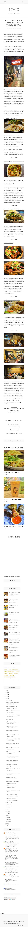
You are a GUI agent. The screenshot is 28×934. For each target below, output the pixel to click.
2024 (6, 690)
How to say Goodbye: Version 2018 (12, 876)
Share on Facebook (14, 424)
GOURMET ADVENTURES (10, 862)
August (7, 807)
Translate (13, 899)
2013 (6, 698)
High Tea (10, 673)
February (8, 819)
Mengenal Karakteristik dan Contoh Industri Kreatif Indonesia (11, 864)
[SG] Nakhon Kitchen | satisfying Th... (14, 527)
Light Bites (6, 675)
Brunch (5, 669)
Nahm (7, 182)
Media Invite (12, 675)
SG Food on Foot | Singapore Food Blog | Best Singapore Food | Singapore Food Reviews (12, 833)
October (8, 804)
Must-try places (7, 677)
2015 (6, 694)
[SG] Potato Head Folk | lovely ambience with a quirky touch (13, 627)
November (8, 802)
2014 (6, 696)
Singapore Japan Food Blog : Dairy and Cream (11, 849)
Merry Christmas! (9, 719)
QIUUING (7, 883)
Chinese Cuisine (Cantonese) (9, 671)
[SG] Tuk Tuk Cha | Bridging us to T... (13, 500)
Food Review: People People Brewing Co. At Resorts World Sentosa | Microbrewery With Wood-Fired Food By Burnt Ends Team (12, 844)
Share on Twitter (15, 427)
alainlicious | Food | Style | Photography (10, 856)
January (7, 821)
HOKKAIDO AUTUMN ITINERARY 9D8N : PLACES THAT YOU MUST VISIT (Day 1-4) (11, 851)
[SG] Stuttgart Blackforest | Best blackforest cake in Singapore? (14, 594)
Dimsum (5, 673)
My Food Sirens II (8, 888)
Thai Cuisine (15, 433)
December (8, 700)
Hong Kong (16, 673)
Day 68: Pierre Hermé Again (10, 889)
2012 (6, 823)
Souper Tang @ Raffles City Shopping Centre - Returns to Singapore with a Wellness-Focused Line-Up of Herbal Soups (12, 837)
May (7, 813)
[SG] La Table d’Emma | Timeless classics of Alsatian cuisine (13, 601)
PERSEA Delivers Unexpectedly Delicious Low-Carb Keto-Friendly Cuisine (11, 858)
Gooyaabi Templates (8, 923)
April (7, 815)
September (8, 806)
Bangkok (11, 433)
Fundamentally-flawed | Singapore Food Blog (10, 875)
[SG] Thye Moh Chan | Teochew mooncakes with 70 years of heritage (14, 621)
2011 (6, 825)
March (7, 817)
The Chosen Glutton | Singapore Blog (12, 867)
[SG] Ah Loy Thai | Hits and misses (12, 473)
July (7, 809)
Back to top (21, 925)
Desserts (17, 671)
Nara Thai (12, 182)
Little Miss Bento (8, 879)
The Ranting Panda (9, 841)
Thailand (20, 433)
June (7, 811)
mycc (14, 9)
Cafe (10, 669)
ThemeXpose (14, 921)
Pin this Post (15, 429)
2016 (6, 692)
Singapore (13, 677)
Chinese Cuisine (15, 669)
